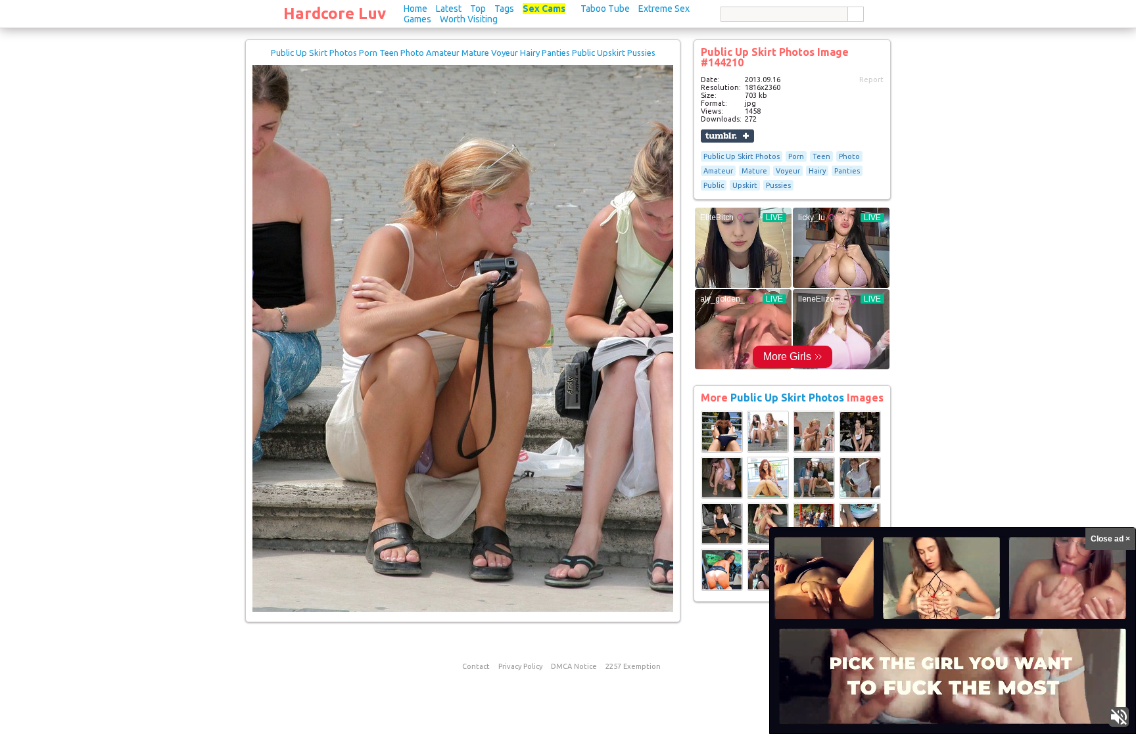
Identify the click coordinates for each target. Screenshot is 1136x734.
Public (713, 185)
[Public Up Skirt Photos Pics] (722, 450)
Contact (476, 666)
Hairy (817, 171)
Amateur (718, 171)
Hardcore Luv (334, 13)
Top (478, 8)
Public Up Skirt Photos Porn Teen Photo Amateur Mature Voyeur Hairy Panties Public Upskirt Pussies (463, 52)
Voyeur (788, 171)
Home (415, 8)
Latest (449, 8)
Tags (504, 8)
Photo (849, 156)
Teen (821, 156)
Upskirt (744, 185)
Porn (796, 156)
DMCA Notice (574, 666)
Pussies (778, 185)
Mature (754, 171)
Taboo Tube (605, 8)
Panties (847, 171)
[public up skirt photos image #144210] (462, 609)
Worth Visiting (469, 19)
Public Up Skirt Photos (741, 156)
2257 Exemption (633, 666)
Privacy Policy (520, 666)
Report (871, 79)
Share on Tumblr (727, 136)
